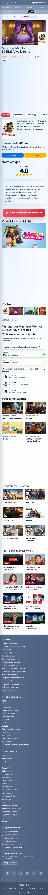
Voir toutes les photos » (11, 320)
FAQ (18, 892)
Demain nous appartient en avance (14, 671)
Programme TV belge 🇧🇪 (11, 805)
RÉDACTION (31, 889)
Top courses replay (9, 690)
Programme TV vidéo (10, 812)
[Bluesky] (20, 873)
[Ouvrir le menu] (3, 2)
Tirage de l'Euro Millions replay (13, 678)
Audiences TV (7, 759)
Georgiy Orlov (36, 147)
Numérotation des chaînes (11, 765)
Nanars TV (6, 783)
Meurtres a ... (6, 735)
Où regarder (18, 115)
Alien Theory (6, 741)
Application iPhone (11, 832)
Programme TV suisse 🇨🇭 (11, 808)
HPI (3, 704)
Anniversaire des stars (10, 790)
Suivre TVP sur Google (12, 844)
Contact (4, 821)
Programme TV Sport (9, 815)
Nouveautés (6, 818)
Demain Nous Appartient (11, 710)
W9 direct (5, 732)
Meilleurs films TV (8, 780)
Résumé (6, 115)
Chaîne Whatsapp (11, 841)
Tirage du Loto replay (10, 643)
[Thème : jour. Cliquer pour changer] (11, 2)
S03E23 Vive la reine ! (29, 17)
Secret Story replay (9, 656)
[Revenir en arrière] (15, 2)
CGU (3, 889)
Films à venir (6, 777)
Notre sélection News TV (18, 550)
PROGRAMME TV (7, 7)
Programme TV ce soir (16, 486)
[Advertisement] (24, 87)
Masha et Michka (12, 17)
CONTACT (27, 892)
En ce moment (22, 12)
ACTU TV (41, 7)
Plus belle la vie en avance (12, 662)
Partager (14, 155)
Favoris (36, 155)
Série (5, 57)
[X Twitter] (13, 873)
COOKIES (12, 889)
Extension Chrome (11, 838)
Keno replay (6, 650)
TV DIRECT (18, 7)
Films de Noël (7, 787)
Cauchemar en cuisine (10, 738)
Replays (31, 115)
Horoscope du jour (9, 796)
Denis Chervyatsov (19, 147)
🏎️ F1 (31, 12)
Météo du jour (7, 793)
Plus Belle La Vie (8, 707)
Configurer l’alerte (9, 863)
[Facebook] (7, 873)
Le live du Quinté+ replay (11, 687)
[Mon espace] (7, 2)
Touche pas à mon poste (11, 729)
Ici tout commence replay (11, 665)
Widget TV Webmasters (13, 847)
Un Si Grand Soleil (8, 713)
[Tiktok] (34, 873)
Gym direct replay (8, 659)
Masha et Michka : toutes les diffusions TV (22, 347)
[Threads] (27, 873)
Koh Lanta (5, 720)
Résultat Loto (6, 799)
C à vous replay (7, 653)
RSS (21, 889)
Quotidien (5, 726)
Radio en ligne (7, 771)
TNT (4, 12)
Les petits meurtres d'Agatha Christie (15, 745)
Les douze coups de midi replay (14, 646)
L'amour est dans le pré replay (13, 681)
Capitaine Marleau (8, 717)
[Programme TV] (3, 17)
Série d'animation (17, 57)
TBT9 (4, 701)
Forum (4, 762)
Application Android (11, 835)
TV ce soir (11, 12)
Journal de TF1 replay (10, 675)
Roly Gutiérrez (8, 149)
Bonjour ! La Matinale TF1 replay (13, 668)
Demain (37, 12)
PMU (3, 802)
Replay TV (6, 768)
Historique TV (7, 774)
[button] (40, 873)
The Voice (5, 723)
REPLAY (29, 7)
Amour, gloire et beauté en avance (14, 684)
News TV (5, 755)
